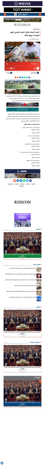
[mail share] (18, 77)
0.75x (14, 68)
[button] (5, 241)
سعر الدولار (22, 184)
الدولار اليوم (17, 184)
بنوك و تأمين (36, 29)
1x (11, 68)
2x (6, 68)
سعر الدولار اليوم (10, 184)
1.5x (9, 68)
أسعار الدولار (28, 184)
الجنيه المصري (21, 186)
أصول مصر (33, 184)
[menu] (40, 14)
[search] (5, 14)
